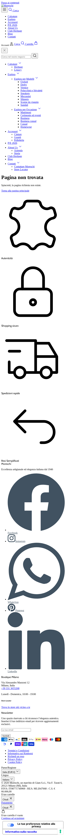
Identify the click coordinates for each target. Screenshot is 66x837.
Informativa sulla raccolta (21, 831)
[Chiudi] (4, 50)
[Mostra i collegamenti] (20, 64)
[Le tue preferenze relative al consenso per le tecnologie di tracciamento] (60, 831)
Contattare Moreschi (24, 166)
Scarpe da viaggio (30, 102)
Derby (24, 84)
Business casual (28, 121)
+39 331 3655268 (10, 688)
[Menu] (4, 9)
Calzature (12, 16)
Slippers (25, 99)
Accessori (13, 22)
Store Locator (21, 169)
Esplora (11, 19)
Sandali (24, 105)
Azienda (18, 150)
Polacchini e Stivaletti (31, 90)
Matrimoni (26, 112)
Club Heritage (15, 30)
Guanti (17, 137)
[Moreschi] (7, 5)
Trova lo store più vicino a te (15, 707)
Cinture (18, 134)
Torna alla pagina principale (15, 190)
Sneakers (25, 93)
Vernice (24, 87)
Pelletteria (19, 140)
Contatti (12, 36)
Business (25, 118)
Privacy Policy (15, 759)
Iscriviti (6, 736)
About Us (13, 28)
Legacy (18, 69)
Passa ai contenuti (10, 2)
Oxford (24, 81)
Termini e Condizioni (18, 750)
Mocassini (26, 96)
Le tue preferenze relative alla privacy (36, 825)
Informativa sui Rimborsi (20, 753)
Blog (10, 33)
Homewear (26, 127)
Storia (17, 153)
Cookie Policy (15, 762)
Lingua (4, 775)
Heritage (18, 67)
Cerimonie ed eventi (31, 115)
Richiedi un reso (16, 756)
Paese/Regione (8, 767)
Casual (24, 124)
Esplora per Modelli (24, 79)
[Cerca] (35, 55)
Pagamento (6, 802)
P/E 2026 (12, 25)
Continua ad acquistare (12, 818)
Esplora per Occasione (25, 109)
